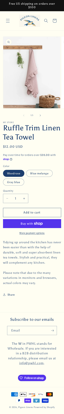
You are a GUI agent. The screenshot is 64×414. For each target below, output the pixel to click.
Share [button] (11, 294)
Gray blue (13, 182)
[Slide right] (40, 115)
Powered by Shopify (44, 407)
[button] (8, 20)
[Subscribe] (52, 330)
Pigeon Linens (25, 407)
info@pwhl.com (31, 363)
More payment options (32, 232)
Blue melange (39, 173)
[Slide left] (24, 115)
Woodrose (13, 173)
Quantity (8, 190)
